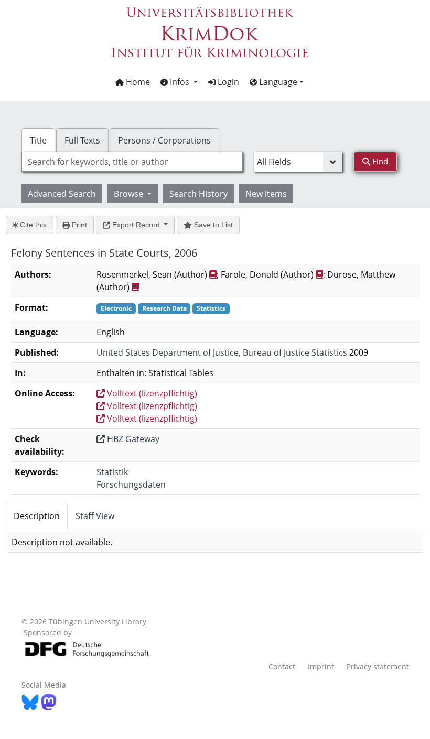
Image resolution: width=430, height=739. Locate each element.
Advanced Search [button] (62, 194)
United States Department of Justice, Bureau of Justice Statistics (221, 352)
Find (379, 161)
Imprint (321, 666)
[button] (179, 81)
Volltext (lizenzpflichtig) (151, 393)
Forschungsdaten (131, 484)
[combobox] (132, 162)
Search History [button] (198, 194)
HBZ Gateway (132, 439)
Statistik (112, 472)
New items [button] (266, 194)
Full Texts (82, 140)
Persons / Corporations (164, 140)
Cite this (32, 224)
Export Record (136, 224)
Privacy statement (378, 666)
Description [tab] (37, 516)
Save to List (212, 224)
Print (78, 224)
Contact (281, 666)
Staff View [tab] (95, 516)
